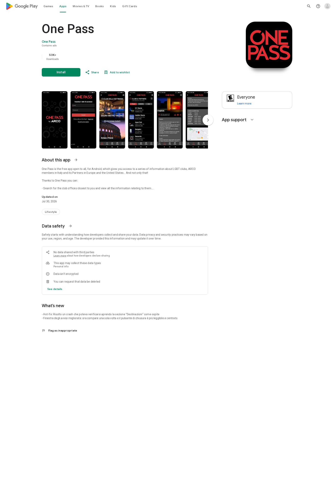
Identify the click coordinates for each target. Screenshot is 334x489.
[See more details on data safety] (55, 289)
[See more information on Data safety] (70, 226)
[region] (119, 57)
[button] (54, 119)
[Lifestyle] (51, 212)
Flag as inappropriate (59, 330)
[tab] (48, 6)
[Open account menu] (327, 6)
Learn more (60, 255)
